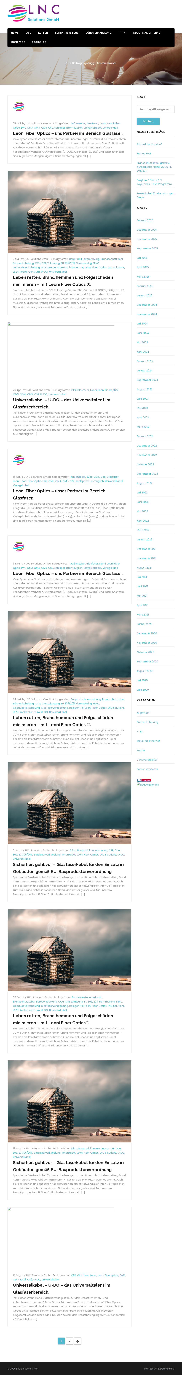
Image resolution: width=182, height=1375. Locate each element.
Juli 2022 (142, 492)
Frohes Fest (144, 153)
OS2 (50, 127)
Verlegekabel (111, 127)
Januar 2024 (145, 370)
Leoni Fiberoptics (108, 390)
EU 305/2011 (68, 263)
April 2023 (143, 417)
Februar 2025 (145, 286)
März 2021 (143, 614)
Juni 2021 (142, 586)
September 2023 (147, 380)
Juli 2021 (142, 577)
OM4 (37, 127)
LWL (28, 33)
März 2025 (143, 276)
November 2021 (146, 558)
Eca (15, 854)
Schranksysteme (67, 33)
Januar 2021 (144, 624)
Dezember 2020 (147, 633)
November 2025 (147, 239)
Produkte (39, 42)
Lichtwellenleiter (147, 759)
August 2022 (144, 483)
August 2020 (145, 671)
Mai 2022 (142, 511)
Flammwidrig (84, 263)
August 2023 (144, 389)
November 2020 (147, 643)
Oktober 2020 (145, 652)
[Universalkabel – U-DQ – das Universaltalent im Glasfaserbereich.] (61, 353)
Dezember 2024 (147, 305)
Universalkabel (92, 127)
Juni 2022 (143, 502)
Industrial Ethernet (147, 33)
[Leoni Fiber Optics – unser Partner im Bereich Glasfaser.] (19, 459)
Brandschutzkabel (112, 259)
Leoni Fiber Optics (96, 267)
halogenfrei (76, 267)
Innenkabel (68, 854)
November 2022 (147, 455)
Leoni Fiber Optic (31, 481)
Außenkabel (78, 123)
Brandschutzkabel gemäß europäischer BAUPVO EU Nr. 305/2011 (154, 167)
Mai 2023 (142, 408)
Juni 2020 (143, 689)
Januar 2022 (144, 539)
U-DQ (44, 271)
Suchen (148, 121)
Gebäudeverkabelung (26, 267)
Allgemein (143, 713)
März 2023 (143, 427)
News (14, 33)
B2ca (90, 477)
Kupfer (43, 33)
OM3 (30, 127)
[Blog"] (148, 784)
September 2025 (147, 248)
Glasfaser (92, 123)
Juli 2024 (142, 323)
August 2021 (144, 567)
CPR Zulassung (51, 263)
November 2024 (147, 314)
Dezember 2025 (147, 229)
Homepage (18, 42)
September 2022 (147, 474)
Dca (103, 477)
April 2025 (143, 267)
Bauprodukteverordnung (84, 259)
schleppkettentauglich (68, 127)
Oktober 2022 (145, 464)
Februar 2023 (145, 436)
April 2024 (143, 352)
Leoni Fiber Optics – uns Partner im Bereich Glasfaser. (68, 133)
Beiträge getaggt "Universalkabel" (94, 63)
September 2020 (147, 661)
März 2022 (143, 530)
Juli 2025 (142, 258)
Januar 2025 (144, 295)
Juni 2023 (143, 398)
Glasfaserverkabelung (54, 267)
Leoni (103, 123)
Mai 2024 (142, 342)
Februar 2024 (145, 361)
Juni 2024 (143, 333)
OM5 (44, 127)
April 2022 (143, 521)
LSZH (15, 271)
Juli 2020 (142, 680)
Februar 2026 (145, 220)
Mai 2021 (142, 596)
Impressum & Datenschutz (159, 1368)
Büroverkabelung (99, 33)
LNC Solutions (116, 267)
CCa (38, 263)
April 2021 (142, 605)
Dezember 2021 (146, 549)
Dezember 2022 (147, 445)
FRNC (96, 263)
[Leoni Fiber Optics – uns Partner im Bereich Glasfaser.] (19, 106)
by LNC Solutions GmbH (37, 123)
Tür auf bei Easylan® (149, 144)
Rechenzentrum (30, 271)
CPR (73, 390)
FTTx (122, 33)
